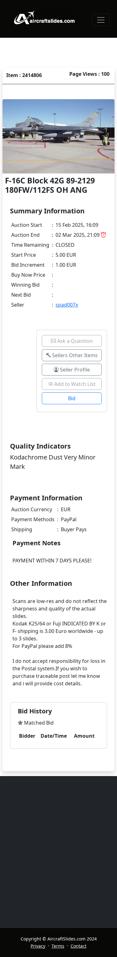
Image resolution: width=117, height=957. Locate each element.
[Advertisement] (58, 852)
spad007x (67, 304)
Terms (57, 946)
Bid (72, 398)
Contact (78, 946)
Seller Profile (74, 369)
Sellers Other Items (74, 355)
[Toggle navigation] (101, 20)
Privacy (38, 946)
